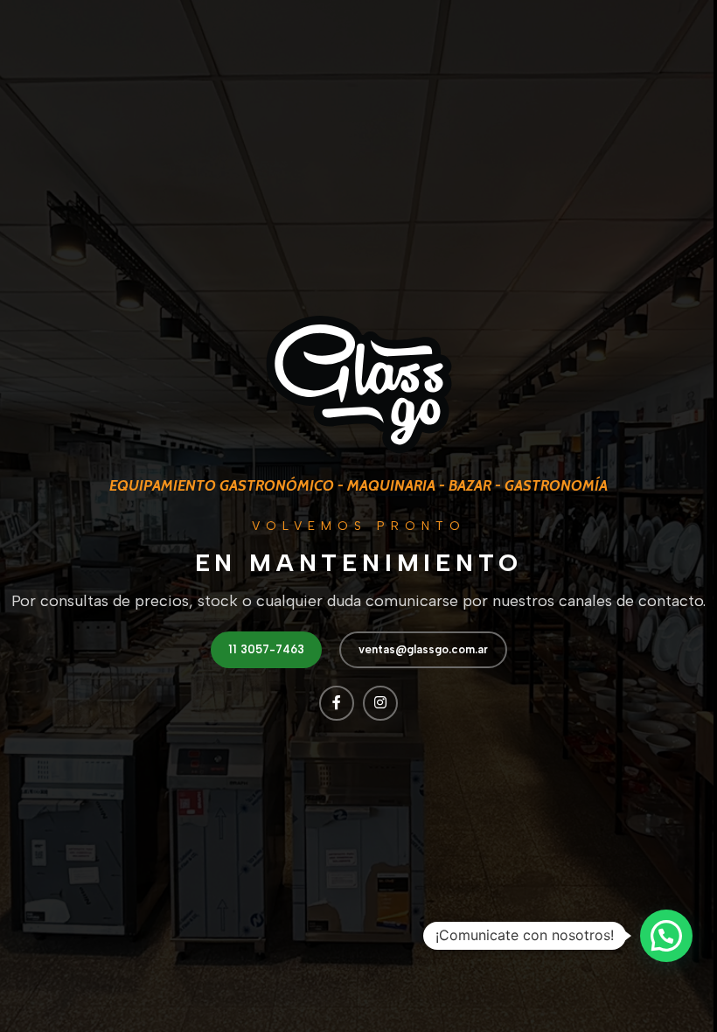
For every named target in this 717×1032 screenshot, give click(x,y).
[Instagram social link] (380, 703)
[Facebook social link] (336, 703)
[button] (666, 936)
